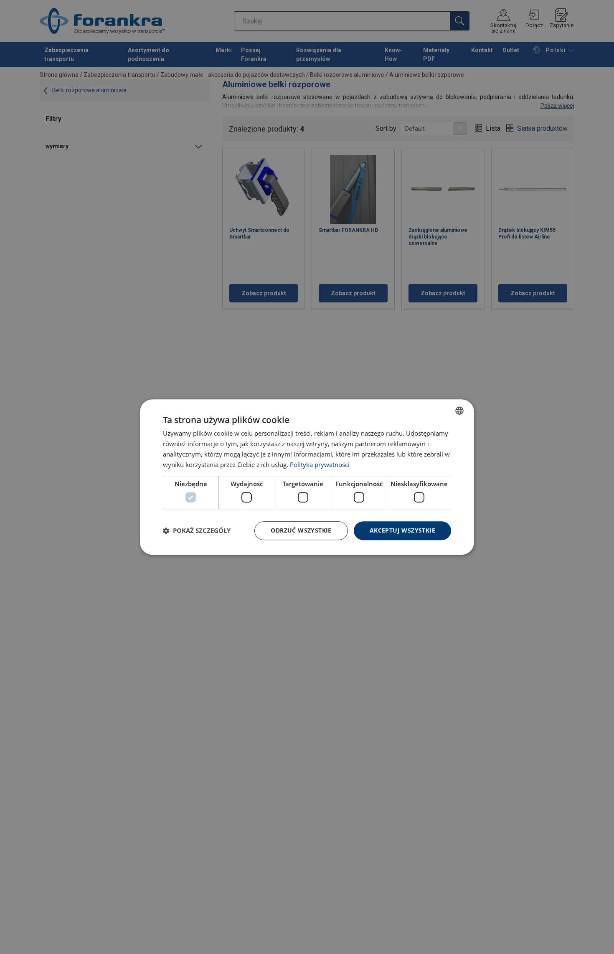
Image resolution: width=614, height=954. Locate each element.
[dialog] (307, 477)
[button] (197, 530)
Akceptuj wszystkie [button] (402, 530)
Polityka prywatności (320, 464)
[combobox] (459, 410)
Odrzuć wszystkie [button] (301, 530)
